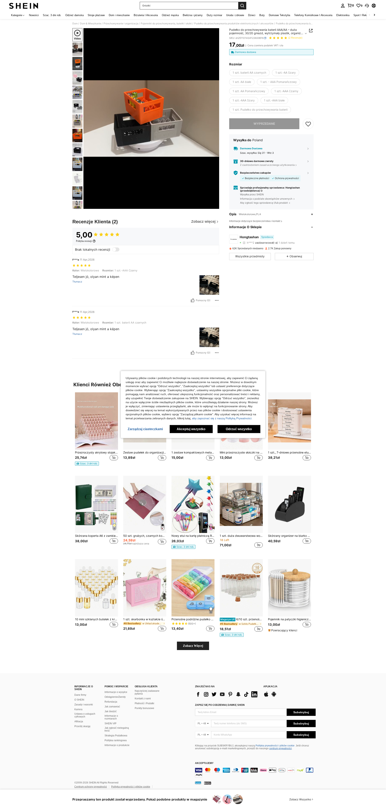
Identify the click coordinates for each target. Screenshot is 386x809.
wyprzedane (264, 124)
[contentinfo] (255, 772)
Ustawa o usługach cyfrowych (84, 715)
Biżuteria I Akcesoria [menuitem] (146, 15)
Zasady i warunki (83, 704)
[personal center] (342, 5)
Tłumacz (77, 281)
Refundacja (111, 701)
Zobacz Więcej (193, 645)
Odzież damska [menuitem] (74, 15)
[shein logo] (23, 5)
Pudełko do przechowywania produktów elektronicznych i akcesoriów (233, 23)
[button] (366, 5)
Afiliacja (78, 721)
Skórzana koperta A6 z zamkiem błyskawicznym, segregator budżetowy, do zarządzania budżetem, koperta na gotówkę (96, 535)
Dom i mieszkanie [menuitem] (119, 15)
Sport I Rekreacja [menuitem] (363, 15)
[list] (227, 694)
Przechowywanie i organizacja (121, 23)
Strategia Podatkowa (116, 735)
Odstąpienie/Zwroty (115, 697)
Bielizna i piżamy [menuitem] (193, 15)
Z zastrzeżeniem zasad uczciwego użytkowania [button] (267, 165)
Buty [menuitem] (262, 15)
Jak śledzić (111, 711)
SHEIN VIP (110, 723)
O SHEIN (79, 699)
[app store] (266, 696)
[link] (350, 5)
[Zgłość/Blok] (216, 300)
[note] (87, 464)
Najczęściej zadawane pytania (147, 692)
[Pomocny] (192, 300)
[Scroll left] (369, 15)
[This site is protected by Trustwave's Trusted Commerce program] (198, 782)
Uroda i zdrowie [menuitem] (235, 15)
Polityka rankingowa (116, 740)
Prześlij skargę (82, 726)
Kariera (78, 709)
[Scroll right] (374, 15)
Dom (75, 23)
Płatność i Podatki (144, 703)
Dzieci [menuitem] (251, 15)
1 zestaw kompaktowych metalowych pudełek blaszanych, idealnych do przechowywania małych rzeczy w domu (193, 452)
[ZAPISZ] (308, 123)
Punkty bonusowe (144, 708)
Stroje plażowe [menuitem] (96, 15)
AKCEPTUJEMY (204, 763)
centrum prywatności (280, 748)
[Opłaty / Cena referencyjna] (245, 45)
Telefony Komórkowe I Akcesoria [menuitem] (313, 15)
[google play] (274, 696)
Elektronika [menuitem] (342, 15)
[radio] (249, 72)
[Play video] (151, 118)
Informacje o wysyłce (116, 692)
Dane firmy (80, 695)
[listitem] (96, 431)
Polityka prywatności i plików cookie (275, 745)
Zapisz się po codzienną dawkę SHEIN (220, 705)
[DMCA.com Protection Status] (207, 782)
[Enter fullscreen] (215, 205)
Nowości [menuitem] (34, 15)
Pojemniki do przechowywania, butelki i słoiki (166, 23)
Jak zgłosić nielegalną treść (117, 729)
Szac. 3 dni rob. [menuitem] (52, 15)
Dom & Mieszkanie (90, 23)
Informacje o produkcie (117, 745)
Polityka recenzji (84, 241)
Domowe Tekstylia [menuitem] (279, 15)
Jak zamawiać (112, 706)
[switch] (115, 249)
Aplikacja (270, 686)
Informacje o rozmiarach (111, 717)
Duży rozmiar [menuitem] (214, 15)
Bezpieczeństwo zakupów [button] (255, 172)
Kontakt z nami (143, 698)
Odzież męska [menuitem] (170, 15)
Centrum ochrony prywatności (90, 786)
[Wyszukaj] (242, 5)
